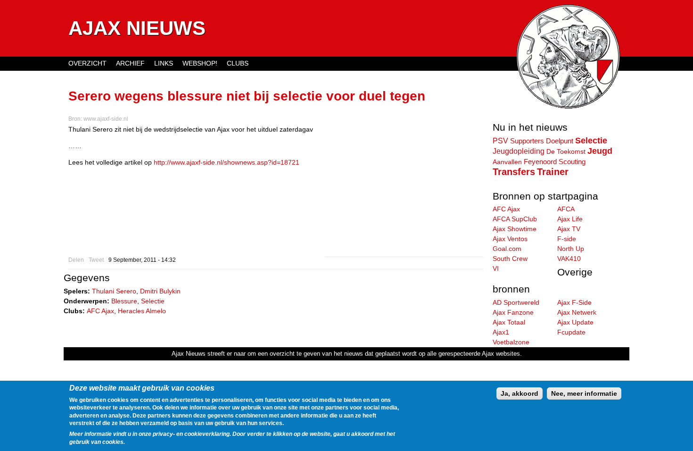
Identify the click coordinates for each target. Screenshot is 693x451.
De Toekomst (566, 151)
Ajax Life (570, 219)
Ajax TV (568, 229)
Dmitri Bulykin (160, 291)
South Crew (510, 258)
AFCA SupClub (515, 219)
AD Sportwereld (516, 302)
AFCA (566, 209)
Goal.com (507, 248)
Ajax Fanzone (513, 312)
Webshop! (199, 63)
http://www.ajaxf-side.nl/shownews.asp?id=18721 (226, 162)
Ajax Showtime (514, 229)
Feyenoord (540, 162)
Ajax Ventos (510, 238)
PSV (500, 140)
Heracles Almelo (142, 311)
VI (496, 268)
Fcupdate (571, 332)
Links (163, 63)
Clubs (237, 63)
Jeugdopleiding (518, 151)
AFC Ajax (100, 311)
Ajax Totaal (509, 322)
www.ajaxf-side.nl (105, 119)
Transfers (514, 172)
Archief (130, 63)
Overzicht (87, 63)
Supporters (527, 141)
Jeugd (599, 151)
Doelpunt (559, 141)
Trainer (553, 172)
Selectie (153, 301)
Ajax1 (501, 332)
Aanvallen (507, 162)
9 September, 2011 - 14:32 (142, 260)
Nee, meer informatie (584, 393)
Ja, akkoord (519, 393)
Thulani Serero (114, 291)
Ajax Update (575, 322)
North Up (570, 248)
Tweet (96, 260)
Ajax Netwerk (576, 312)
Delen (76, 260)
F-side (566, 238)
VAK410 (569, 258)
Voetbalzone (511, 342)
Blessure (124, 301)
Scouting (572, 162)
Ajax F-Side (574, 302)
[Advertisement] (404, 191)
